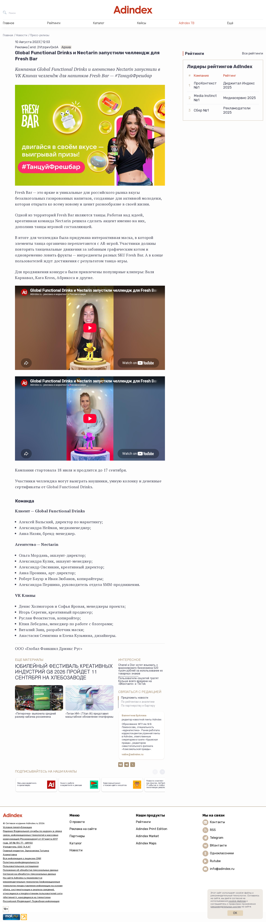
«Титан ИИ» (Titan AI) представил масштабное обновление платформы (89, 716)
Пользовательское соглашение (21, 866)
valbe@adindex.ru (133, 754)
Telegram (216, 837)
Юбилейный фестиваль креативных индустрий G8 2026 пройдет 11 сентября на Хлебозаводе (64, 672)
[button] (162, 771)
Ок (235, 913)
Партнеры (77, 836)
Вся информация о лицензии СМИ (22, 858)
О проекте (77, 822)
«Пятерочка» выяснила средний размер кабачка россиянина (35, 716)
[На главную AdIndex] (133, 10)
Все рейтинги (252, 53)
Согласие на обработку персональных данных (29, 874)
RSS (213, 830)
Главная (8, 35)
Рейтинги (143, 822)
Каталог (76, 843)
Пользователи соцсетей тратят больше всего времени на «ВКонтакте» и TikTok (138, 681)
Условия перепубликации (17, 827)
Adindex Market (147, 836)
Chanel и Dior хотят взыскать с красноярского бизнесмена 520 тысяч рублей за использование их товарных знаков (140, 669)
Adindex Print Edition (151, 829)
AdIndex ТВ (186, 23)
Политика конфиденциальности (21, 862)
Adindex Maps (146, 843)
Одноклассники (222, 853)
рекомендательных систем (226, 906)
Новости (21, 35)
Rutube (215, 861)
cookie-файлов (237, 901)
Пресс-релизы (39, 35)
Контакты (217, 822)
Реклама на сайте (83, 829)
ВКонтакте (218, 845)
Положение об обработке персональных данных (30, 870)
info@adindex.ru (222, 869)
